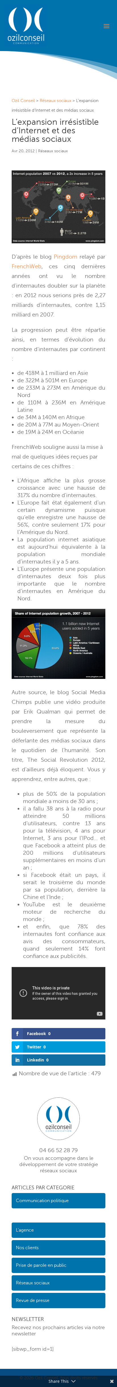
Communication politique (42, 1200)
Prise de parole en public (41, 1265)
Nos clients (27, 1247)
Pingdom (65, 257)
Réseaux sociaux (53, 151)
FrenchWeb (26, 266)
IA (14, 1215)
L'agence (25, 1230)
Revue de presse (32, 1300)
